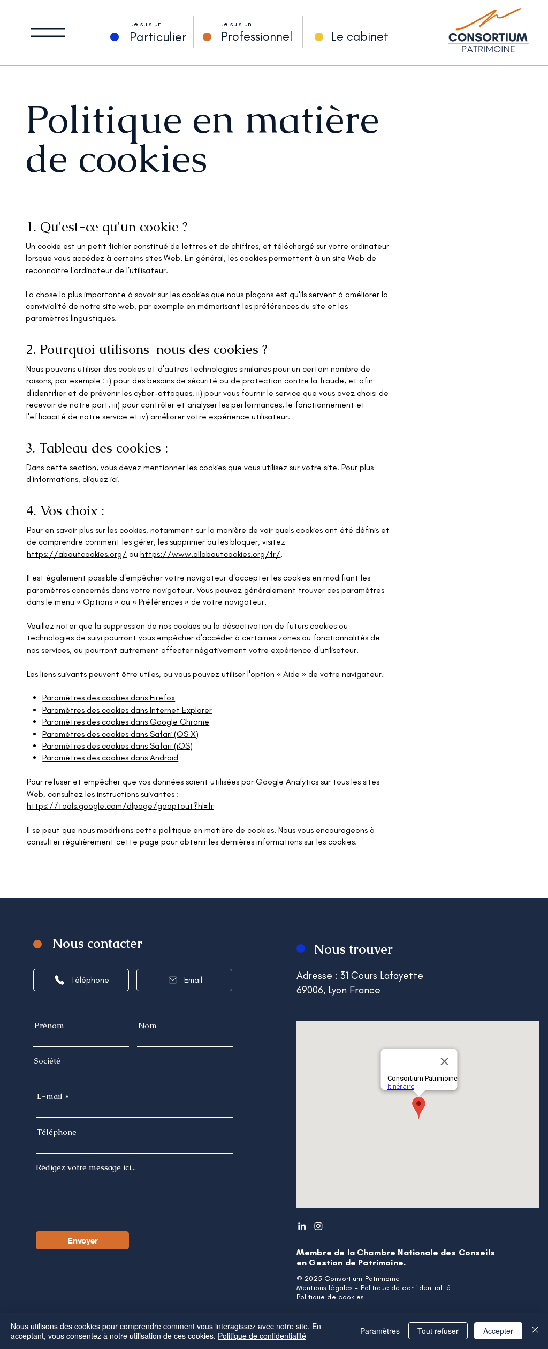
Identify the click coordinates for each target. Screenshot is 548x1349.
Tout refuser (438, 1330)
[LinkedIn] (301, 1225)
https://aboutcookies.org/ (77, 554)
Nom (147, 1025)
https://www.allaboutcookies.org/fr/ (210, 554)
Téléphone (57, 1132)
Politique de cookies (330, 1296)
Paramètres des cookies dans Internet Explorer (127, 710)
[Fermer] (535, 1330)
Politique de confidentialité (406, 1287)
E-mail (50, 1096)
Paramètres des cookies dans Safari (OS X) (120, 734)
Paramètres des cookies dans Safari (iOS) (117, 746)
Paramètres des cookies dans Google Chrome (125, 722)
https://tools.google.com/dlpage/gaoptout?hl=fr (120, 806)
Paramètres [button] (380, 1330)
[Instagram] (318, 1225)
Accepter (498, 1330)
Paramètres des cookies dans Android (110, 757)
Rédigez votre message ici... (86, 1167)
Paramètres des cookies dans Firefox (108, 697)
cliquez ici (100, 479)
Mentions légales (324, 1287)
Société (47, 1061)
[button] (48, 32)
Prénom (49, 1025)
